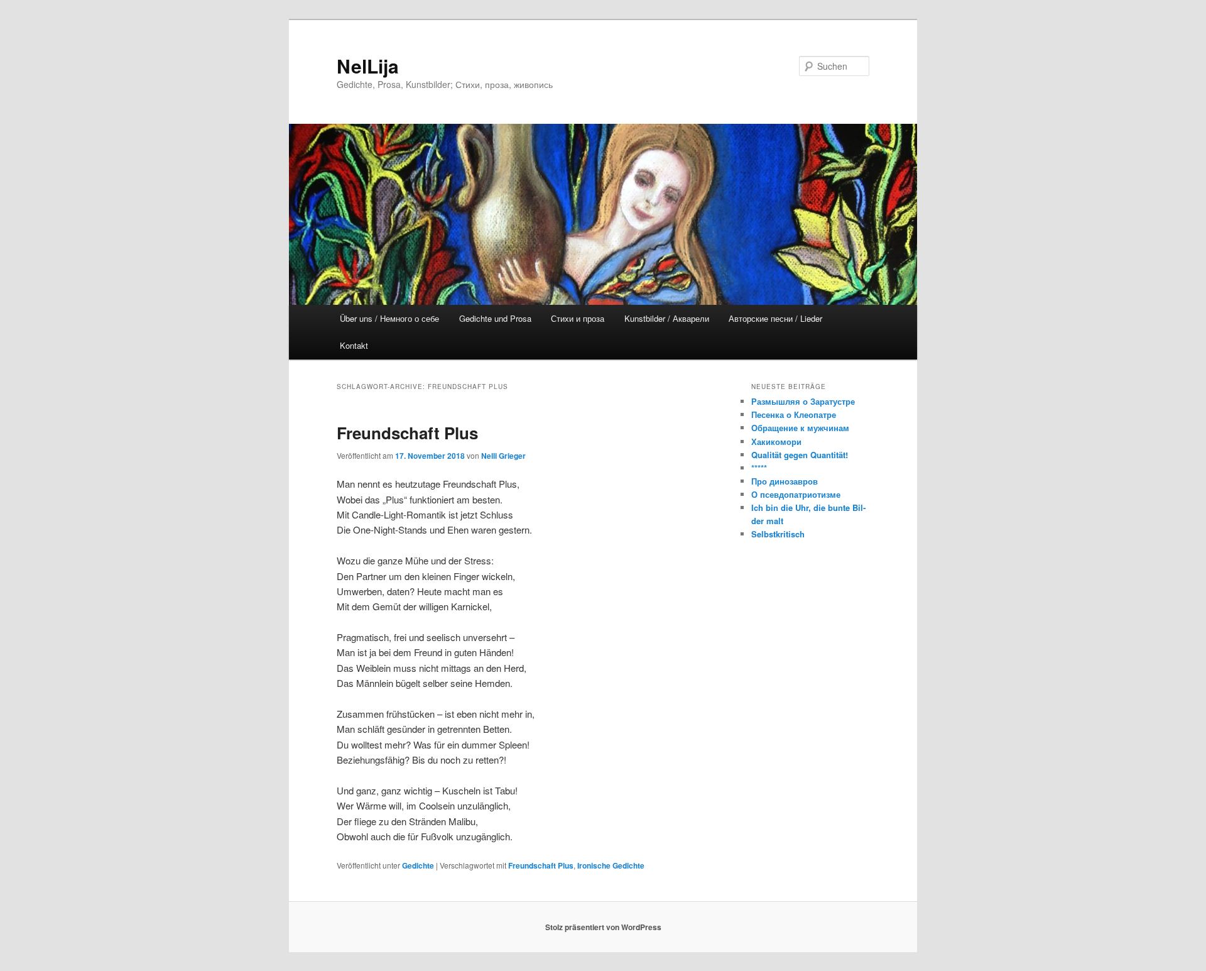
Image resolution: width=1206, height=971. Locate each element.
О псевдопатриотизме (795, 494)
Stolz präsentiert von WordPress (603, 927)
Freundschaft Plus (407, 432)
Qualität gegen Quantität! (799, 455)
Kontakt (354, 345)
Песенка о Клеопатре (793, 414)
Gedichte (418, 865)
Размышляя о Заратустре (803, 401)
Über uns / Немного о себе (389, 318)
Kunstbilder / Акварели (666, 318)
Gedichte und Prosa (495, 318)
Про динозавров (784, 481)
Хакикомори (776, 441)
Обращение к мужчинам (800, 428)
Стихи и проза (577, 318)
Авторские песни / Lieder (775, 318)
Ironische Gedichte (610, 865)
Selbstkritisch (778, 534)
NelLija (368, 65)
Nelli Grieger (503, 455)
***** (759, 468)
